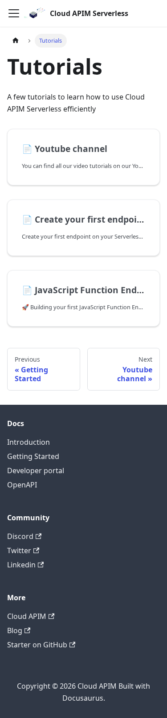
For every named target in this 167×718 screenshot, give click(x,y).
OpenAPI (22, 485)
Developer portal (35, 470)
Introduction (28, 442)
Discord (20, 536)
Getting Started (33, 456)
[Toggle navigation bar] (13, 13)
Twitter (19, 550)
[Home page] (15, 41)
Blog (14, 630)
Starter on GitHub (37, 645)
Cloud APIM (26, 616)
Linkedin (21, 565)
